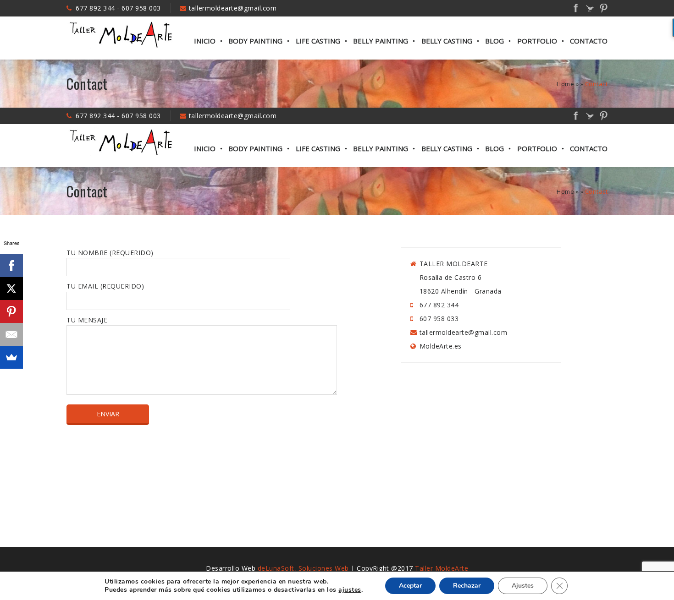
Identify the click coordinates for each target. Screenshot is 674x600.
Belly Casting (446, 40)
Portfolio (537, 40)
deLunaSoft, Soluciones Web (303, 568)
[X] (11, 288)
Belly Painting (380, 40)
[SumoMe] (11, 357)
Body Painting (255, 40)
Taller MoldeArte (441, 568)
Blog (494, 40)
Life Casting (318, 40)
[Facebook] (11, 265)
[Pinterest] (11, 311)
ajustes (349, 590)
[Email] (11, 334)
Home (565, 84)
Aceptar (410, 585)
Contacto (589, 40)
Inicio (204, 40)
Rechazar (467, 585)
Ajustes (523, 585)
